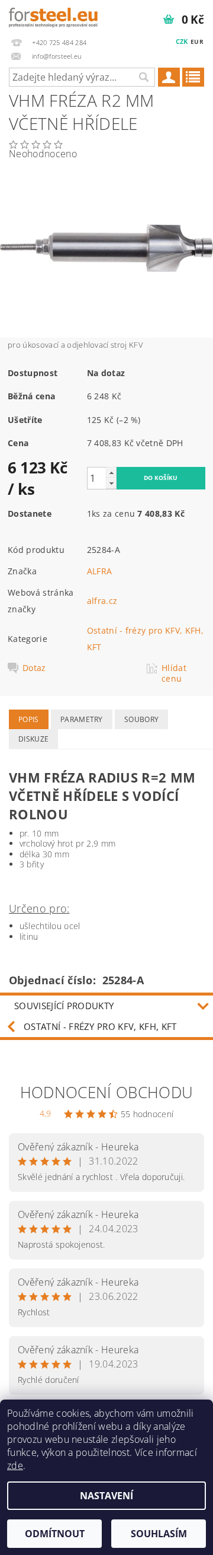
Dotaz (34, 668)
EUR (197, 41)
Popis (28, 719)
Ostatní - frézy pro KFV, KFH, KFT (100, 1026)
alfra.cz (102, 600)
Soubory (141, 719)
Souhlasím (159, 1533)
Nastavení (106, 1495)
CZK (182, 41)
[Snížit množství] (111, 483)
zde (15, 1465)
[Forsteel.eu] (53, 15)
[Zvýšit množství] (111, 472)
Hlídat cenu (174, 673)
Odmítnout (55, 1533)
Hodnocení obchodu (106, 1092)
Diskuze (33, 739)
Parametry (81, 719)
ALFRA (99, 571)
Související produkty (64, 1006)
